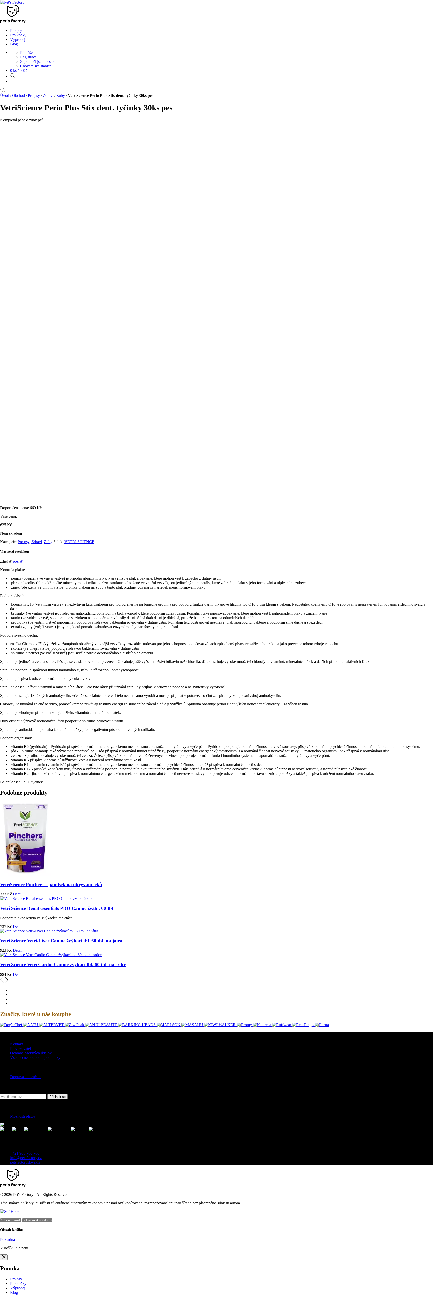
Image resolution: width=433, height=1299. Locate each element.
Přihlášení (28, 52)
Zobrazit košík (10, 1220)
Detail (17, 894)
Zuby (60, 95)
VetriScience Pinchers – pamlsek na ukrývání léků (51, 884)
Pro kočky (18, 1283)
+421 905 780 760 (24, 1153)
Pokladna (7, 1239)
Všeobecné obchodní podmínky (35, 1057)
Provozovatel (20, 1048)
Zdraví (48, 95)
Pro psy (34, 95)
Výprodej (17, 1288)
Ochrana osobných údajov (31, 1053)
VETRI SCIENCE (79, 542)
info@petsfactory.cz (26, 1158)
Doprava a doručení (25, 1077)
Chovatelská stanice (35, 66)
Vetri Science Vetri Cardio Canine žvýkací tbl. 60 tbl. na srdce (63, 964)
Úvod (4, 95)
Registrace (28, 57)
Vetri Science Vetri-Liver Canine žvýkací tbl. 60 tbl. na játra (61, 940)
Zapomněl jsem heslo (37, 61)
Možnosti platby (23, 1116)
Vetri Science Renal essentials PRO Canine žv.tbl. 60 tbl (56, 908)
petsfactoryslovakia (25, 1162)
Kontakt (16, 1044)
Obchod (18, 95)
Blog (14, 1292)
